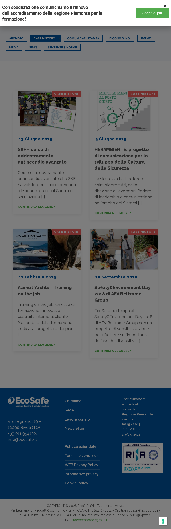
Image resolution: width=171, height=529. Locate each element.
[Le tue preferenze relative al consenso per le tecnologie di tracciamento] (163, 521)
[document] (85, 264)
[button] (165, 6)
